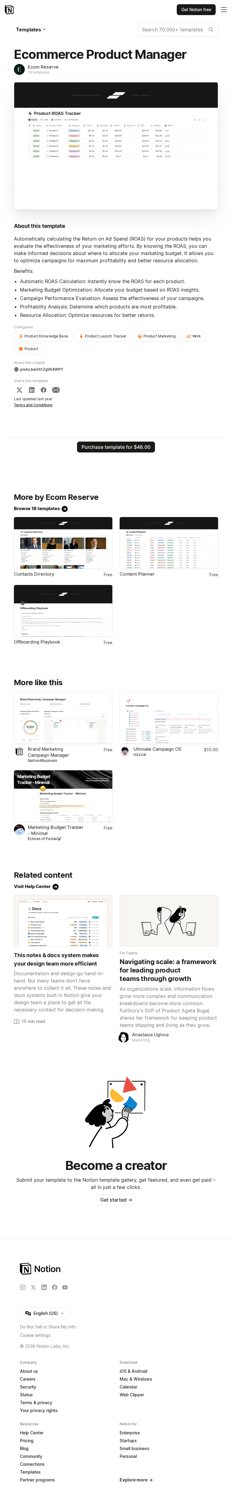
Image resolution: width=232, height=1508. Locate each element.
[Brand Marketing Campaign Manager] (63, 718)
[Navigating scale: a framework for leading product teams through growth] (169, 921)
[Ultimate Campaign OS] (169, 718)
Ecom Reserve (43, 67)
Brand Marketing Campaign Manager (48, 752)
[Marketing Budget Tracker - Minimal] (63, 796)
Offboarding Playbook (37, 642)
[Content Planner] (169, 543)
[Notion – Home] (10, 10)
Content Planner (137, 574)
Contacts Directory (34, 574)
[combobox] (178, 29)
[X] (19, 390)
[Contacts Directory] (63, 543)
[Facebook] (43, 390)
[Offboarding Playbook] (63, 611)
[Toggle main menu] (223, 9)
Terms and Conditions (33, 405)
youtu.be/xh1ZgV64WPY (41, 369)
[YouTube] (65, 1287)
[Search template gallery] (211, 29)
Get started (116, 1200)
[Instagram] (22, 1287)
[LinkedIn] (32, 390)
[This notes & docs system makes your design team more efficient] (63, 921)
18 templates (39, 72)
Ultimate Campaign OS (158, 749)
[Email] (56, 390)
